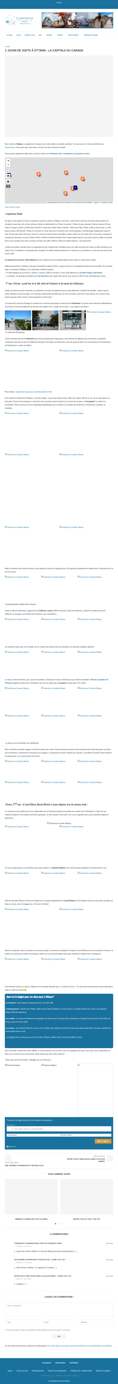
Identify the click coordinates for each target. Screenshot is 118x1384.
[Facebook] (55, 6)
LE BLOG (59, 2)
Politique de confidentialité (81, 1371)
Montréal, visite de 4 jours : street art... (87, 1219)
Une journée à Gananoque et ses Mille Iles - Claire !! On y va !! (39, 1259)
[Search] (112, 35)
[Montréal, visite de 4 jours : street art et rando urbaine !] (86, 1196)
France (60, 35)
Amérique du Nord (91, 35)
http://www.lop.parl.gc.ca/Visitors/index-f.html (34, 392)
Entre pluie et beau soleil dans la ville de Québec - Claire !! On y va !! (42, 1276)
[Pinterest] (62, 6)
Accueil (10, 35)
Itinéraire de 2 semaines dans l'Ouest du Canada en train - (38, 1243)
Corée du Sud (29, 35)
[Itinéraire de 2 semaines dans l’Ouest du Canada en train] (31, 1196)
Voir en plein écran (12, 207)
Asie (39, 35)
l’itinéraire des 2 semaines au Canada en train (69, 154)
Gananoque (10, 147)
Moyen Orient (73, 35)
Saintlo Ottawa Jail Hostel (91, 273)
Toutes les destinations (57, 1371)
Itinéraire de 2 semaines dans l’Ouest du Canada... (32, 1219)
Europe (49, 35)
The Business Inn (44, 276)
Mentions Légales (103, 1371)
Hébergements (38, 1371)
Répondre (109, 1243)
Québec (72, 987)
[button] (8, 1202)
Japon (18, 35)
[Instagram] (59, 6)
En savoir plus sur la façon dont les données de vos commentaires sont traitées (79, 1346)
